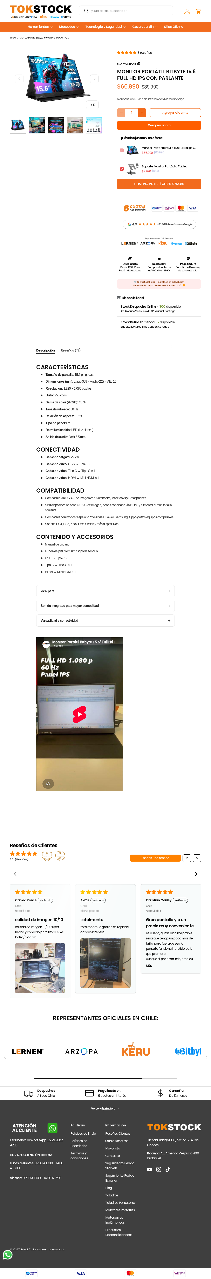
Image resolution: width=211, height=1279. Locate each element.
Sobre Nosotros (116, 1141)
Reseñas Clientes (117, 1133)
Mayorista (112, 1148)
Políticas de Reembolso (78, 1143)
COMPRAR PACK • (159, 184)
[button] (198, 11)
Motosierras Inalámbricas (114, 1220)
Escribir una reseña (155, 858)
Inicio (13, 37)
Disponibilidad (133, 298)
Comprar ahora (159, 125)
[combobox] (126, 11)
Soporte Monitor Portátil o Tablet (164, 166)
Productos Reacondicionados (118, 1232)
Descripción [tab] (45, 350)
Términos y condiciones (79, 1156)
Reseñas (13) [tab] (71, 350)
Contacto (112, 1155)
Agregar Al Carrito (175, 113)
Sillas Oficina (173, 26)
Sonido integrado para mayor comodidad (70, 605)
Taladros (111, 1195)
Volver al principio (103, 1108)
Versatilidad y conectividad (59, 620)
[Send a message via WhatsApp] (7, 1254)
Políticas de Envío (83, 1133)
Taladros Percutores (120, 1202)
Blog (108, 1188)
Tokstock (23, 1249)
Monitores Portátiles (120, 1210)
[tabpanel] (105, 586)
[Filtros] (187, 858)
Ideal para (47, 591)
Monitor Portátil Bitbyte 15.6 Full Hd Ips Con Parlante (44, 37)
